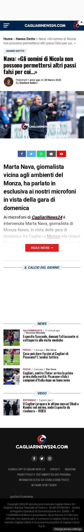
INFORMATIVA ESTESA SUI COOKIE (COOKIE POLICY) (44, 480)
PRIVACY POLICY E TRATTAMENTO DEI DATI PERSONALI (44, 474)
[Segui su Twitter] (42, 458)
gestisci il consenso (21, 496)
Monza (53, 236)
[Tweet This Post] (32, 154)
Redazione (70, 469)
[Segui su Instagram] (50, 458)
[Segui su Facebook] (34, 458)
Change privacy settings (68, 529)
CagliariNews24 (47, 217)
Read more (40, 248)
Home (8, 39)
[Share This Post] (41, 154)
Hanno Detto (25, 39)
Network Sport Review (44, 485)
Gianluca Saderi (28, 82)
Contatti (55, 469)
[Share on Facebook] (22, 154)
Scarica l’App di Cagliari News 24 (26, 469)
